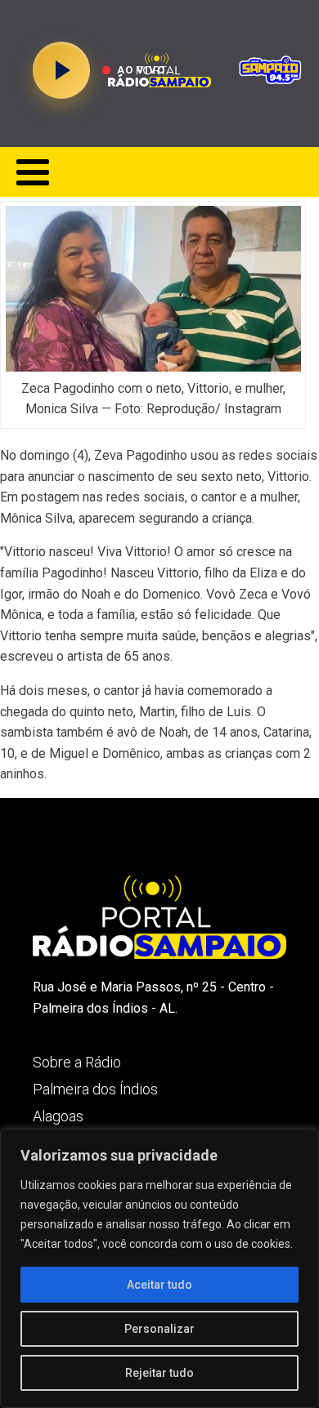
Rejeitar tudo (159, 1372)
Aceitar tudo (159, 1284)
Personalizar (159, 1328)
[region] (159, 1268)
